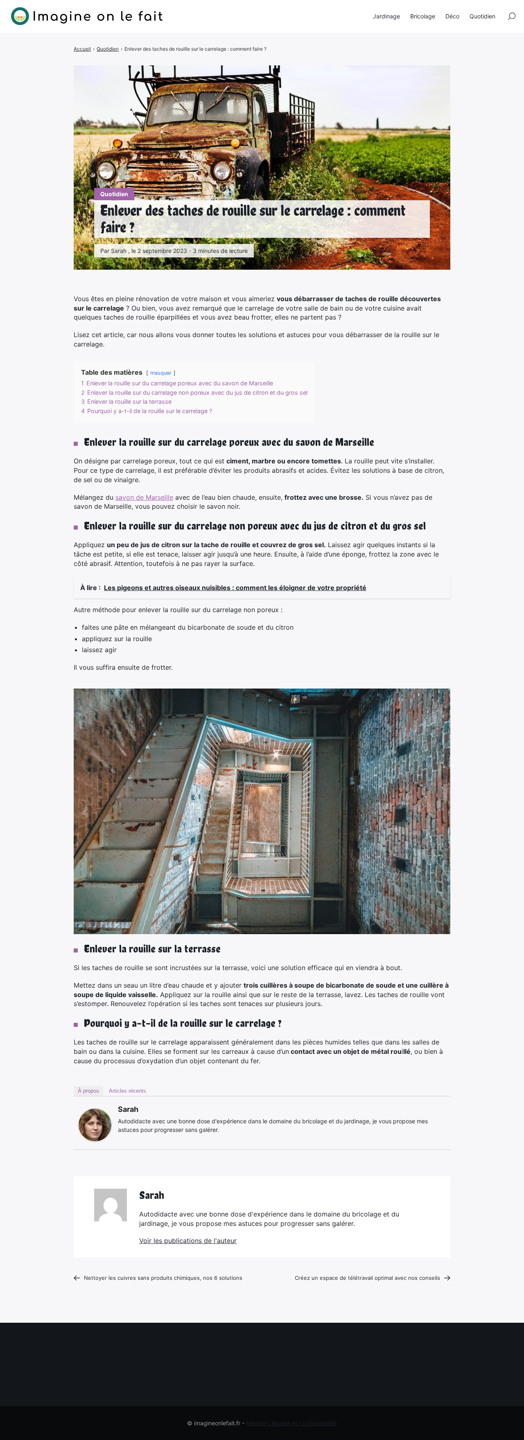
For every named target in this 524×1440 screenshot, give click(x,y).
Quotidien (114, 193)
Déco (452, 16)
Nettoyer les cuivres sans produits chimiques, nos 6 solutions (164, 1278)
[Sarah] (95, 1125)
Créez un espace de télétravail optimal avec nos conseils (367, 1278)
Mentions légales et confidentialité (291, 1423)
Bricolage (422, 16)
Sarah (128, 1109)
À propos (88, 1091)
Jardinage (386, 16)
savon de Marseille (144, 497)
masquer (161, 373)
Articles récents (127, 1091)
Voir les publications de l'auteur (188, 1241)
